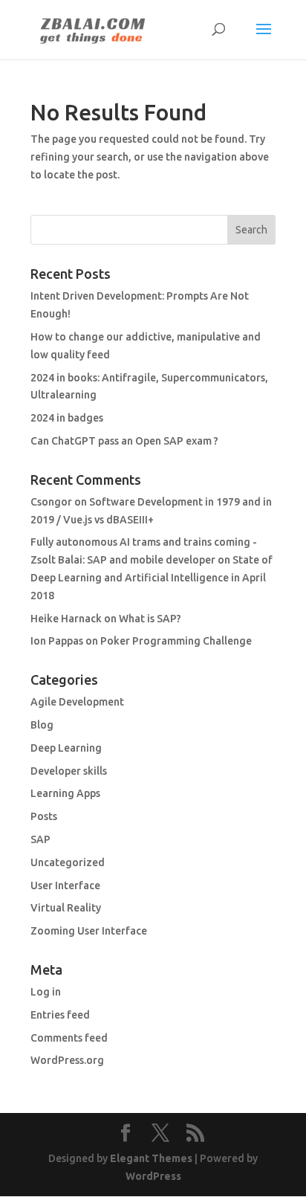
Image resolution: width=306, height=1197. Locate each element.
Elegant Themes (151, 1158)
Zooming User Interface (88, 931)
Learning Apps (65, 793)
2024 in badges (66, 418)
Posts (43, 816)
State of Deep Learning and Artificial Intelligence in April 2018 (151, 577)
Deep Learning (66, 748)
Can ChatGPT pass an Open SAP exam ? (124, 441)
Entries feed (60, 1015)
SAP (40, 839)
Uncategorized (67, 862)
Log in (45, 992)
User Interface (65, 885)
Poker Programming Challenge (176, 641)
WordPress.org (67, 1060)
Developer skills (68, 771)
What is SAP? (150, 619)
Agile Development (77, 702)
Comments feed (69, 1038)
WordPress (153, 1176)
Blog (41, 725)
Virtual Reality (65, 908)
